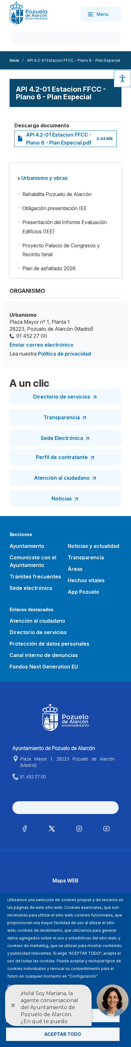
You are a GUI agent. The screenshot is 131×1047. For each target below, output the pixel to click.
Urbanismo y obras (44, 178)
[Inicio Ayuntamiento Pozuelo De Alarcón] (29, 12)
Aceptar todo (62, 1034)
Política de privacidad (64, 353)
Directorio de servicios (61, 396)
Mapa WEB (65, 880)
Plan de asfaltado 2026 (49, 268)
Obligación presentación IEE (54, 208)
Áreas (75, 569)
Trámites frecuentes (35, 576)
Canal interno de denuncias (44, 655)
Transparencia (62, 417)
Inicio (14, 60)
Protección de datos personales (49, 643)
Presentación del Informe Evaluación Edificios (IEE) (64, 227)
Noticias (62, 498)
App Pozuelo (83, 592)
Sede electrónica (31, 588)
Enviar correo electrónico (41, 345)
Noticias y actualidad (93, 546)
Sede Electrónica (62, 438)
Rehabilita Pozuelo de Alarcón (57, 194)
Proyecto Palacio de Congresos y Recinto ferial (61, 250)
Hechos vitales (86, 580)
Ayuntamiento (27, 546)
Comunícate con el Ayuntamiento (33, 561)
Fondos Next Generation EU (44, 666)
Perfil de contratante (62, 457)
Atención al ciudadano (62, 478)
